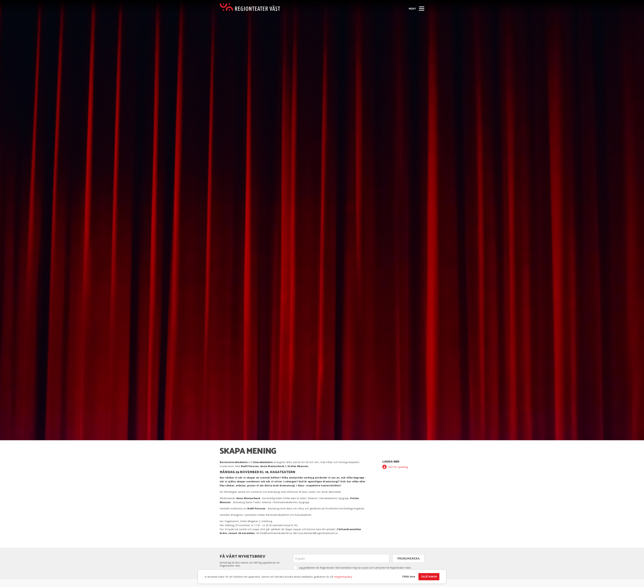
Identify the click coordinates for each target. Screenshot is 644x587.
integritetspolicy (343, 576)
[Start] (250, 7)
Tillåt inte (408, 576)
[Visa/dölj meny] (421, 8)
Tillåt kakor (429, 577)
